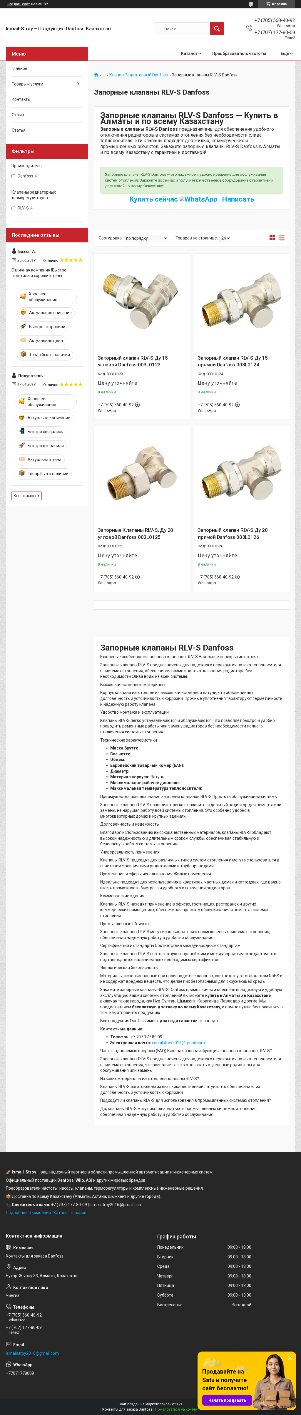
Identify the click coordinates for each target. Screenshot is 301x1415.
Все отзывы (25, 495)
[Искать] (217, 28)
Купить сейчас (154, 199)
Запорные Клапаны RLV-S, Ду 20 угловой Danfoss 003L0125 (135, 533)
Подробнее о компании (28, 1212)
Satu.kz (176, 1404)
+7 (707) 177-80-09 (69, 1204)
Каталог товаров (69, 1212)
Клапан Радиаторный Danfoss (138, 75)
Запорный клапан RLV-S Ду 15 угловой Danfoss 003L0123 (133, 361)
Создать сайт (18, 4)
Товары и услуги (27, 84)
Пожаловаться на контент (177, 1409)
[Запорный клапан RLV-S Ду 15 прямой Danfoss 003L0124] (241, 302)
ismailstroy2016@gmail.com (178, 1042)
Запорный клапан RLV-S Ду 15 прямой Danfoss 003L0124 (233, 361)
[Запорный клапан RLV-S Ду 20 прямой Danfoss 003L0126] (241, 474)
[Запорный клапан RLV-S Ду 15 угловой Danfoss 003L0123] (141, 302)
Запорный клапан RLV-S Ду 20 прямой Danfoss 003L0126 (233, 533)
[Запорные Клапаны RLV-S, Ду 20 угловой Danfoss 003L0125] (141, 474)
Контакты (21, 99)
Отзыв (18, 115)
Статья (19, 130)
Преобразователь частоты (239, 53)
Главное (19, 68)
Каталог (189, 53)
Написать (237, 199)
